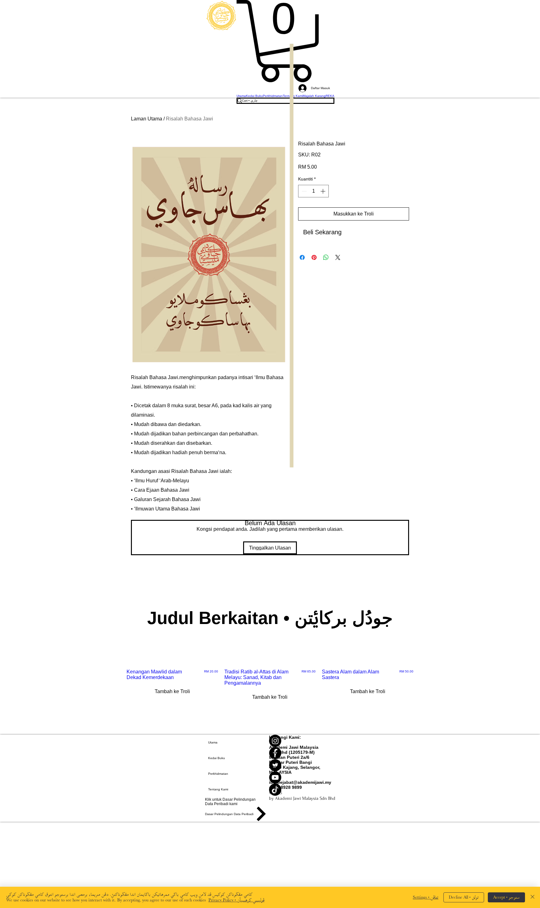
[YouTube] (302, 777)
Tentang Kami (218, 789)
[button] (285, 41)
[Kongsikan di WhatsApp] (326, 257)
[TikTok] (302, 790)
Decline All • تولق (464, 897)
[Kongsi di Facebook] (302, 257)
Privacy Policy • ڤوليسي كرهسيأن (236, 900)
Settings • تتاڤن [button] (425, 897)
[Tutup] (532, 897)
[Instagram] (302, 741)
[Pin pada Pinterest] (314, 257)
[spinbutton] (313, 191)
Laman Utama (146, 118)
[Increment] (323, 191)
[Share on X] (338, 257)
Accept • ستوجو (506, 897)
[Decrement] (303, 191)
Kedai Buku (216, 758)
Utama (213, 742)
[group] (270, 693)
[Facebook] (302, 753)
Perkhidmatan (218, 773)
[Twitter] (302, 765)
